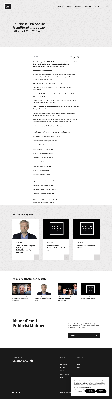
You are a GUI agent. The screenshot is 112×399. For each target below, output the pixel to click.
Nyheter (69, 6)
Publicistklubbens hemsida (54, 126)
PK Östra (62, 377)
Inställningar (79, 391)
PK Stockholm (63, 364)
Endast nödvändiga (90, 391)
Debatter (60, 6)
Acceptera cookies (101, 391)
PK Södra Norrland (64, 370)
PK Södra (62, 367)
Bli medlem (88, 6)
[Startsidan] (7, 6)
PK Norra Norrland (64, 374)
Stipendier (78, 6)
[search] (103, 6)
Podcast (97, 6)
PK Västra (62, 361)
